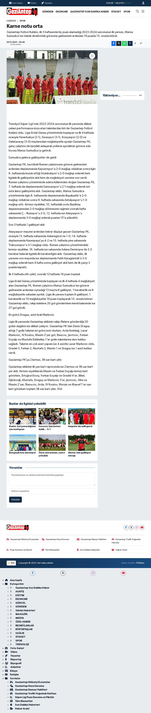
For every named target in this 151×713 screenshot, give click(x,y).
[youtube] (123, 573)
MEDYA (19, 618)
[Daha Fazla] (130, 43)
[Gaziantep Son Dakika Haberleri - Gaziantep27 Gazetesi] (22, 11)
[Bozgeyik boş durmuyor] (22, 442)
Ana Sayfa (16, 580)
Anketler (15, 667)
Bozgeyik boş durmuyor (22, 452)
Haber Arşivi (121, 550)
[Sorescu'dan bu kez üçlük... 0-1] (52, 416)
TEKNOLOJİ (22, 644)
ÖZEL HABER (22, 621)
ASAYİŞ (19, 591)
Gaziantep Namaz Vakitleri (93, 539)
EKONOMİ (62, 11)
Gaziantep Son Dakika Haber (32, 588)
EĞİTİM (19, 595)
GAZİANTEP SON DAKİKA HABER (89, 11)
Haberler (11, 21)
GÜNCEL (20, 603)
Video (34, 3)
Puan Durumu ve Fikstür (21, 550)
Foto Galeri (17, 3)
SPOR (127, 11)
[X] (131, 527)
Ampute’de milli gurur (80, 426)
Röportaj (15, 659)
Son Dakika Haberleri (90, 550)
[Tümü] (140, 95)
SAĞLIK (19, 633)
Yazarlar (48, 3)
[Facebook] (126, 527)
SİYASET (116, 11)
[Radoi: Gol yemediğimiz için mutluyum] (22, 416)
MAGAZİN (21, 614)
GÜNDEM (47, 11)
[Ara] (137, 12)
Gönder (15, 499)
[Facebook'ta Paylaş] (113, 43)
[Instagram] (136, 527)
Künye (13, 671)
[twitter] (62, 573)
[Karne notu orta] (52, 77)
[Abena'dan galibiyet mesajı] (81, 442)
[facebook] (32, 573)
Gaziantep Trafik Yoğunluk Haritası (126, 541)
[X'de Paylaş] (118, 43)
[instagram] (93, 573)
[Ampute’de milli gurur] (81, 416)
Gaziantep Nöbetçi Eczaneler (24, 539)
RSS (13, 563)
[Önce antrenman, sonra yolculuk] (52, 442)
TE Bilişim (140, 563)
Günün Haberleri (25, 610)
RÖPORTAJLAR (23, 629)
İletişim (14, 674)
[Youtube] (141, 527)
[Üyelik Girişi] (142, 3)
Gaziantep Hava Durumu (57, 539)
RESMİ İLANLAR (24, 625)
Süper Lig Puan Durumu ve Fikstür (34, 697)
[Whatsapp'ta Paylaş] (124, 43)
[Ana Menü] (143, 12)
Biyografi (15, 663)
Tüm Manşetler (52, 550)
